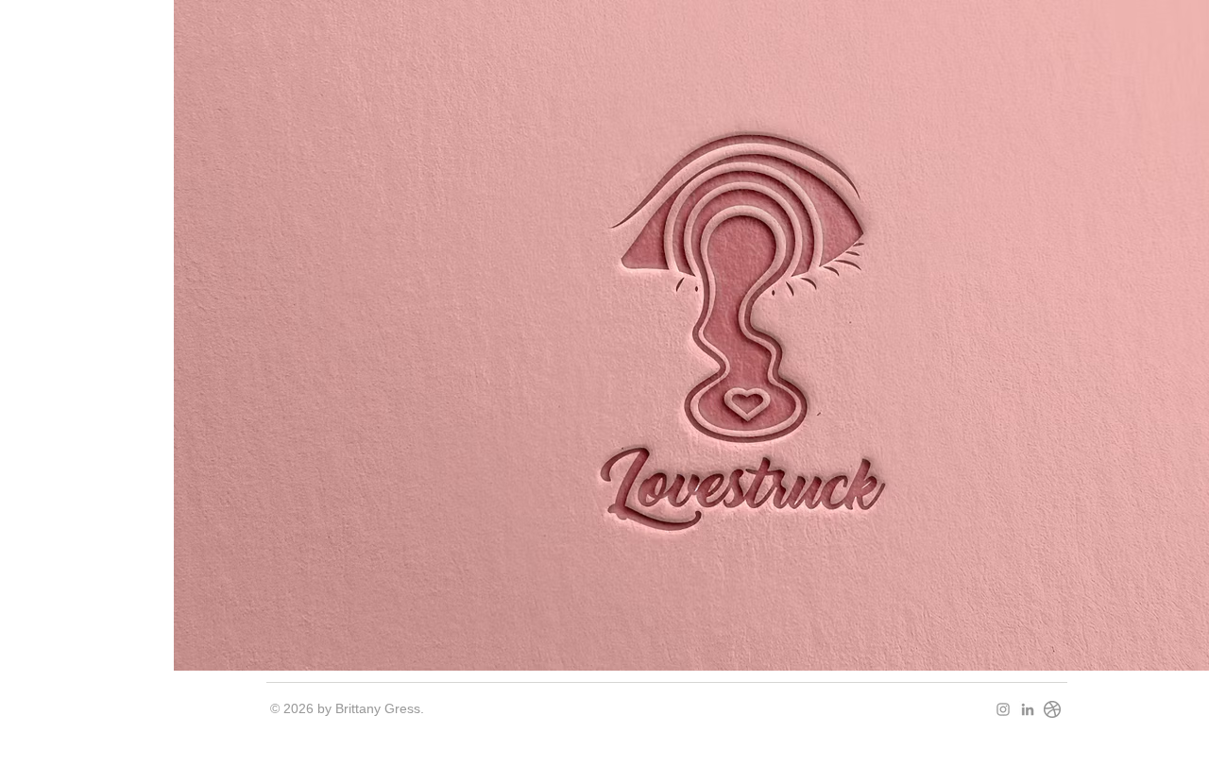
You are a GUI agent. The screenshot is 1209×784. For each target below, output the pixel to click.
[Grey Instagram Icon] (1003, 709)
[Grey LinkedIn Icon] (1027, 709)
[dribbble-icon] (1052, 709)
